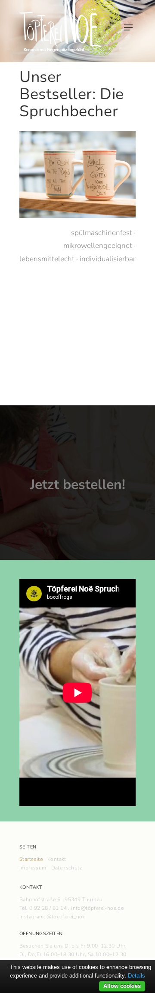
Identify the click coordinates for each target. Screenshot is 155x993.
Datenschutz (66, 867)
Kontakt (56, 859)
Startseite (31, 859)
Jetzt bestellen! (77, 484)
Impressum (32, 867)
